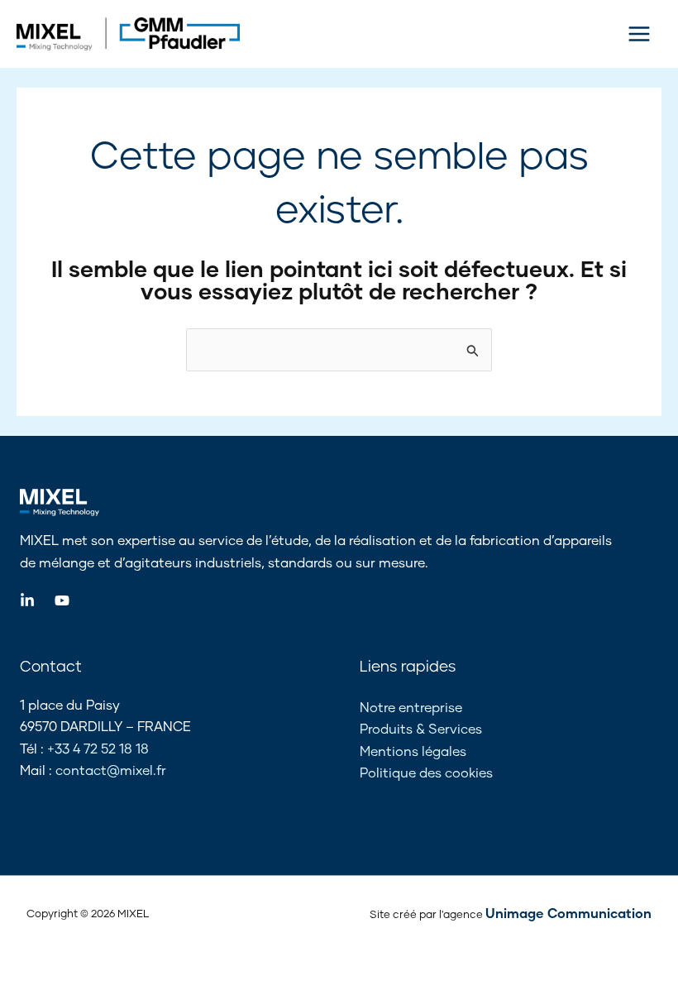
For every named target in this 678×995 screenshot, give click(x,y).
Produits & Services (421, 728)
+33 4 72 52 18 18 (98, 748)
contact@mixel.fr (110, 769)
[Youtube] (62, 600)
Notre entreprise (411, 707)
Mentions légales (413, 750)
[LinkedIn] (27, 600)
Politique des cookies (426, 772)
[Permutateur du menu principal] (639, 34)
